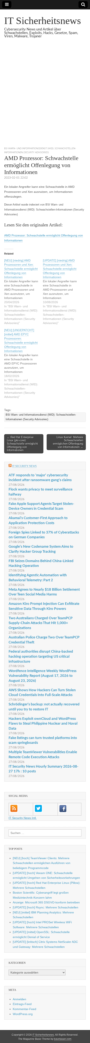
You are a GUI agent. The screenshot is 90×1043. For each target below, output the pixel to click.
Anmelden (19, 999)
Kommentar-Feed (24, 1009)
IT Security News (24, 466)
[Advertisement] (45, 98)
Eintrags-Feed (22, 1004)
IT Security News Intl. (23, 818)
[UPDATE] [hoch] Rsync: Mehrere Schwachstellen (45, 907)
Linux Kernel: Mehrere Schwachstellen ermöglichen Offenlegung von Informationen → (68, 442)
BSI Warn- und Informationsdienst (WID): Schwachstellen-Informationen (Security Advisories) (41, 417)
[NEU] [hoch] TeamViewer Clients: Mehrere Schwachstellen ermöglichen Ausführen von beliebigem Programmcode (41, 863)
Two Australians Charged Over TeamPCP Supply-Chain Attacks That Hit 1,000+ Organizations (41, 623)
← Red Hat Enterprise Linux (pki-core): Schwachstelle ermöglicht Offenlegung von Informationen (22, 444)
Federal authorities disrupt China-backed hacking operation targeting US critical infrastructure (41, 656)
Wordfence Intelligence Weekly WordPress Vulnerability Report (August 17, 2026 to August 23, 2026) (42, 675)
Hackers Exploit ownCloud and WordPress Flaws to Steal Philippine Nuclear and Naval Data (43, 723)
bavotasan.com (62, 1039)
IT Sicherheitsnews (42, 20)
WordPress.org (23, 1014)
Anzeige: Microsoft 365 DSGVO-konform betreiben (46, 902)
